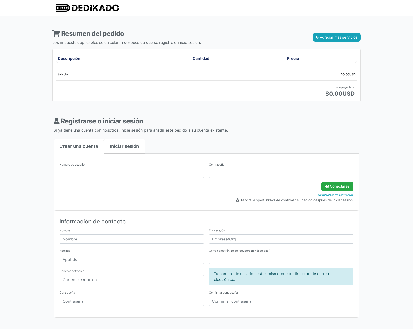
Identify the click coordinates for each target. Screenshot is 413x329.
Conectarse (339, 186)
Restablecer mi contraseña (335, 194)
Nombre (65, 230)
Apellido (65, 250)
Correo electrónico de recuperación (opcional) (239, 250)
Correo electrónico (72, 271)
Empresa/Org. (218, 230)
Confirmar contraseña (223, 292)
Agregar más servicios (338, 37)
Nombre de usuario (72, 164)
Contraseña (216, 164)
